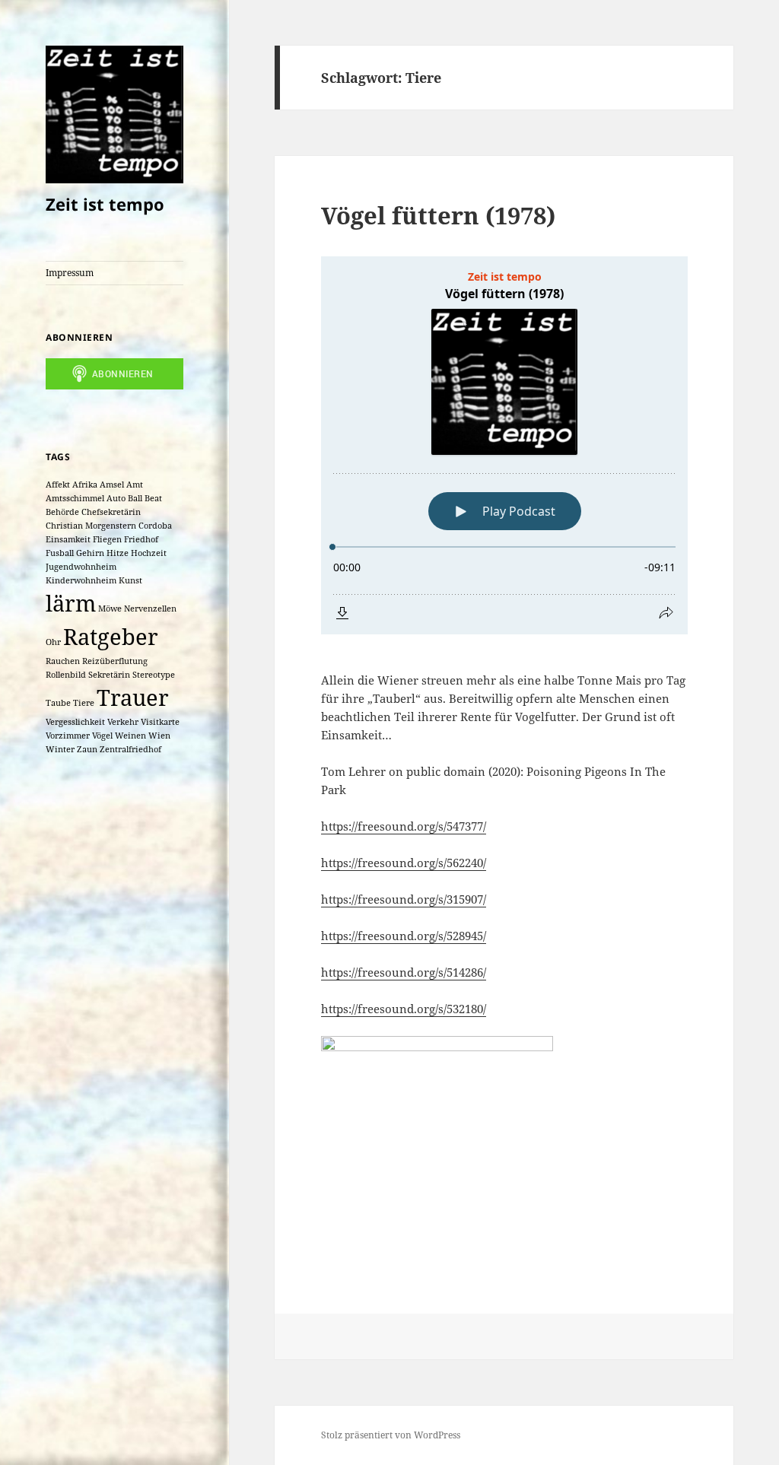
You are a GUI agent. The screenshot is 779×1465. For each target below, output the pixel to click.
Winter (60, 749)
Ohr (53, 642)
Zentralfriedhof (130, 749)
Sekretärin (109, 674)
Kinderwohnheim (81, 580)
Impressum (70, 272)
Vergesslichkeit (75, 722)
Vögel (102, 735)
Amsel (112, 484)
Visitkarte (160, 722)
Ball (135, 498)
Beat (153, 498)
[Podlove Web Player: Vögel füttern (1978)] (504, 445)
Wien (159, 735)
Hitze (118, 553)
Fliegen (107, 539)
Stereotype (153, 674)
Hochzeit (149, 553)
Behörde (62, 512)
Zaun (87, 749)
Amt (134, 484)
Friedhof (141, 539)
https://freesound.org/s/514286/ (403, 972)
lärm (71, 603)
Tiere (83, 703)
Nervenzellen (150, 608)
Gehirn (90, 553)
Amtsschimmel (75, 498)
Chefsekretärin (111, 512)
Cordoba (155, 525)
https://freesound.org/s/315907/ (403, 899)
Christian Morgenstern (91, 525)
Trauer (133, 697)
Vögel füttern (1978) (438, 215)
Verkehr (122, 722)
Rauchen (63, 661)
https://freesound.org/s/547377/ (403, 826)
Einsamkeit (68, 539)
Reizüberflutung (115, 661)
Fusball (60, 553)
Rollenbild (66, 674)
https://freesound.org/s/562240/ (403, 862)
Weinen (130, 735)
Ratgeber (110, 636)
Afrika (84, 484)
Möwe (110, 608)
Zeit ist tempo (105, 203)
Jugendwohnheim (81, 566)
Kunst (130, 580)
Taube (58, 703)
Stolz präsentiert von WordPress (390, 1434)
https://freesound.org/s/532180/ (403, 1008)
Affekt (58, 484)
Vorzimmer (68, 735)
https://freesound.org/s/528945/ (403, 935)
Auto (116, 498)
